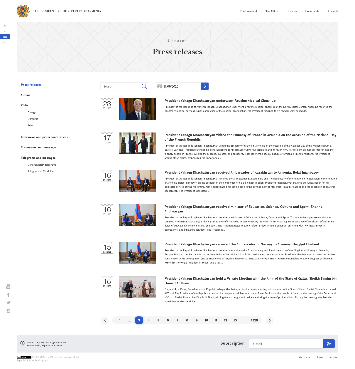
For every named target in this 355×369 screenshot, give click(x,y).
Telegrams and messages (38, 158)
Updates (292, 11)
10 (206, 320)
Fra (4, 42)
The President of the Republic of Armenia (67, 11)
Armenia (333, 11)
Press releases (31, 84)
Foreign (32, 112)
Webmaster (305, 357)
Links (320, 357)
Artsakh (32, 125)
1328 (254, 320)
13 (235, 320)
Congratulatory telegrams (42, 164)
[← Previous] (105, 320)
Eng (5, 36)
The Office (272, 11)
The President (248, 11)
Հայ (4, 25)
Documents (312, 11)
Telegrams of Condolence (42, 171)
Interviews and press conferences (44, 137)
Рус (4, 31)
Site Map (333, 357)
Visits (24, 105)
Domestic (33, 118)
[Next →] (269, 320)
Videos (25, 95)
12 (225, 320)
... (159, 86)
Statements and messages (39, 147)
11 (216, 320)
